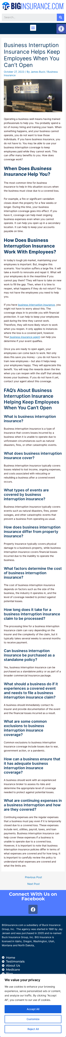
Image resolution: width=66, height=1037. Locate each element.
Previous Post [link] (33, 877)
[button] (33, 28)
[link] (61, 29)
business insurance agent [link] (24, 337)
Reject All (33, 1029)
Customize (33, 1019)
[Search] (60, 17)
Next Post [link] (33, 884)
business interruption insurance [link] (36, 304)
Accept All (33, 1009)
